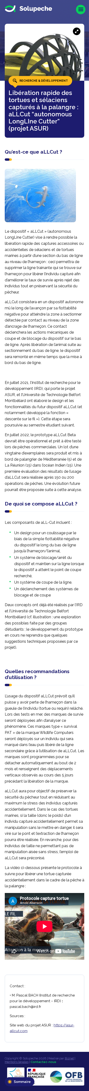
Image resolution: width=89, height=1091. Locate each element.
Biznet (69, 1058)
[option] (44, 72)
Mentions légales (16, 1062)
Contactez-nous (43, 1062)
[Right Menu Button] (80, 9)
